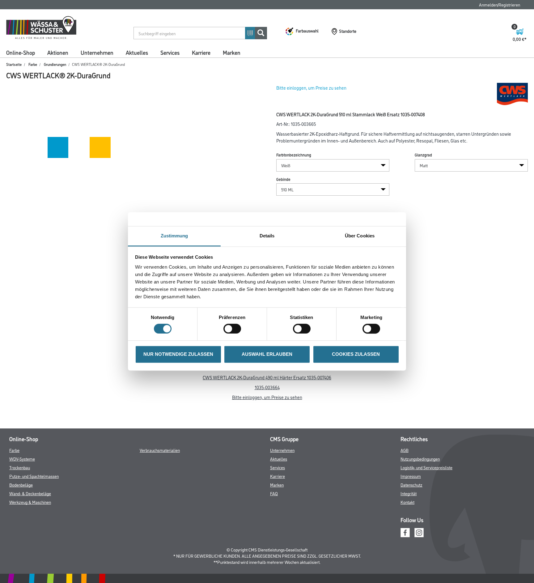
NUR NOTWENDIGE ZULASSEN (178, 354)
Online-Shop (20, 52)
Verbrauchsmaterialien (160, 450)
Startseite (14, 64)
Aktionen (57, 52)
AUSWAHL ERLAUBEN (267, 354)
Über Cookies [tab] (360, 235)
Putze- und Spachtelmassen (34, 476)
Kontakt (407, 502)
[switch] (234, 329)
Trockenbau (19, 467)
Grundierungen (55, 64)
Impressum (410, 476)
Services (170, 52)
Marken (231, 52)
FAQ (274, 493)
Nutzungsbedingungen (420, 459)
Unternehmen (97, 52)
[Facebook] (405, 531)
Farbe (32, 64)
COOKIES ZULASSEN (356, 354)
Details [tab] (267, 235)
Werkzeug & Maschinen (30, 502)
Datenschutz (411, 484)
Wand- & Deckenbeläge (30, 493)
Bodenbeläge (21, 484)
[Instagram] (419, 531)
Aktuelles (137, 52)
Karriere (201, 52)
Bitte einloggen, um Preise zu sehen (311, 87)
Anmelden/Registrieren (499, 4)
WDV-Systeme (22, 459)
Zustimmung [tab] (174, 235)
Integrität (408, 493)
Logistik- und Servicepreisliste (426, 467)
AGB (404, 450)
